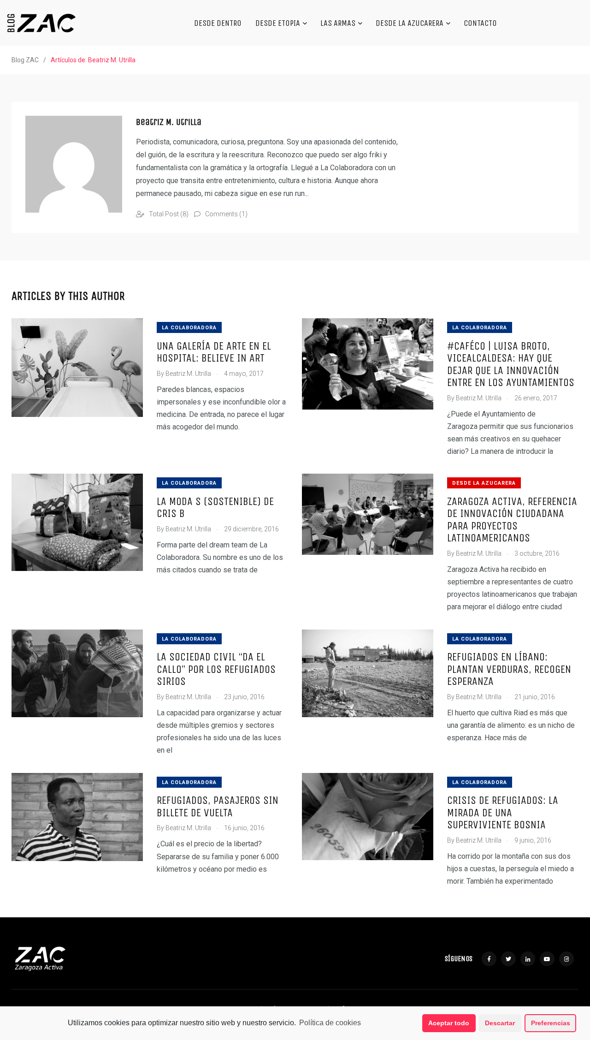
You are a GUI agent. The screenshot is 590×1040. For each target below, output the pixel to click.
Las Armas (337, 23)
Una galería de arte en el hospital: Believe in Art (214, 351)
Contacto (480, 23)
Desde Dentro (218, 23)
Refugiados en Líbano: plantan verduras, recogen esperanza (509, 669)
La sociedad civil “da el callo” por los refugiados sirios (216, 669)
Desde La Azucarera (409, 23)
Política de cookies (330, 1023)
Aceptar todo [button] (448, 1023)
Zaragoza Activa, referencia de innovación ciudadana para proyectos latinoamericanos (512, 519)
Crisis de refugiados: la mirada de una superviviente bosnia (502, 812)
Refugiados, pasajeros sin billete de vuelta (217, 806)
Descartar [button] (500, 1023)
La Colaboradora (189, 328)
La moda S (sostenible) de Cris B (215, 507)
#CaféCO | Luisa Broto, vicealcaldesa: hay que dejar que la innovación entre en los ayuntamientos (510, 364)
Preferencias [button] (550, 1023)
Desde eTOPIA (277, 23)
